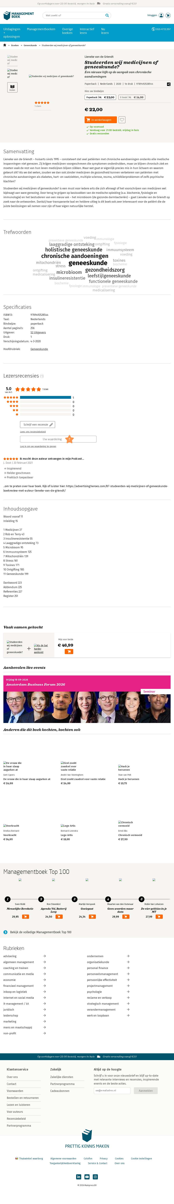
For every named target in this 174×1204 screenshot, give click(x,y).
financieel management (18, 985)
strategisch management (103, 1003)
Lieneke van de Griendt (99, 56)
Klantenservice (17, 1069)
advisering (9, 956)
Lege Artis (67, 835)
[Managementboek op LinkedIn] (78, 1176)
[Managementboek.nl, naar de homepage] (18, 19)
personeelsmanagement (102, 974)
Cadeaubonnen (59, 1091)
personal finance (97, 968)
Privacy (104, 1158)
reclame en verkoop (99, 997)
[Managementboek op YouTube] (87, 1176)
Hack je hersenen (128, 779)
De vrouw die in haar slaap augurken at (26, 779)
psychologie (94, 991)
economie (9, 980)
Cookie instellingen (141, 1158)
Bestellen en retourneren (23, 1097)
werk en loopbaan (98, 1015)
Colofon (88, 1158)
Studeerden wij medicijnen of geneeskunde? (64, 45)
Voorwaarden (15, 1091)
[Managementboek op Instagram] (95, 1176)
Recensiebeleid (16, 1118)
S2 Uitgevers (38, 332)
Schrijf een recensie (36, 424)
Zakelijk (55, 1069)
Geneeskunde (30, 45)
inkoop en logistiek (15, 991)
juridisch (8, 1009)
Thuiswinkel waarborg (31, 1158)
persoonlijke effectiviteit (102, 980)
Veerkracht (9, 835)
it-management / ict (16, 1003)
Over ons (12, 1077)
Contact (11, 1084)
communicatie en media (18, 974)
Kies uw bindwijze (94, 91)
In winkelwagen (101, 119)
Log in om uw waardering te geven (38, 446)
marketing (9, 1021)
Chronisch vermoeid (130, 835)
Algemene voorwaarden (63, 1158)
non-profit (9, 1033)
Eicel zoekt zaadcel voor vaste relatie (83, 779)
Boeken (15, 45)
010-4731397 (163, 29)
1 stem (38, 106)
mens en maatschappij (17, 1027)
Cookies (119, 1158)
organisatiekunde (98, 962)
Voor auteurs (15, 1111)
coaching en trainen (15, 968)
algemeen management (18, 962)
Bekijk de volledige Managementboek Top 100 (40, 932)
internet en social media (18, 997)
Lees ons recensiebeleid (33, 431)
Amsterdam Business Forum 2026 (35, 684)
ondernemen (95, 956)
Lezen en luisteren (18, 1104)
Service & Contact (97, 1163)
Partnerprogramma (19, 1125)
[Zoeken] (107, 15)
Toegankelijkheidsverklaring (65, 1163)
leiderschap (10, 1015)
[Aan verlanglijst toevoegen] (122, 119)
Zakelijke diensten (61, 1077)
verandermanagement (101, 1009)
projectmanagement (100, 985)
